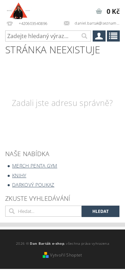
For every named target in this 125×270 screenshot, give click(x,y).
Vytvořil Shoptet (66, 255)
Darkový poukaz (33, 184)
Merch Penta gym (34, 165)
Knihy (19, 175)
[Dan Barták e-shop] (18, 9)
